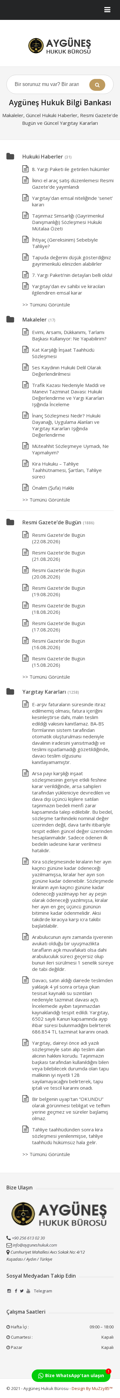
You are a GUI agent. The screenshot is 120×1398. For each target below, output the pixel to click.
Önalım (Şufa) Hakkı (53, 488)
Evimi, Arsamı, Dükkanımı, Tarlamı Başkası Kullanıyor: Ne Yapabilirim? (69, 335)
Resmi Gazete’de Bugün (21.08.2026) (58, 555)
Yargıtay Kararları (44, 691)
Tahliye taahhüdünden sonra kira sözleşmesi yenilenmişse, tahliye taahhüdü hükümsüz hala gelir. (67, 1135)
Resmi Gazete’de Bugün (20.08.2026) (58, 573)
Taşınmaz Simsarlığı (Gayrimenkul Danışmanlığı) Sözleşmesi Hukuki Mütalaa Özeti (68, 222)
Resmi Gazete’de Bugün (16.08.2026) (58, 644)
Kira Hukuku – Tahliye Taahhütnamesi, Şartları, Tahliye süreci (67, 470)
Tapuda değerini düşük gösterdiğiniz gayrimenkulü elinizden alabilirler (71, 260)
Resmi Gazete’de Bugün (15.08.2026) (58, 661)
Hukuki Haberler (42, 156)
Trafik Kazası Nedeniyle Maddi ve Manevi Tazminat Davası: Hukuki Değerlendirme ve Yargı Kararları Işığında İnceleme (68, 394)
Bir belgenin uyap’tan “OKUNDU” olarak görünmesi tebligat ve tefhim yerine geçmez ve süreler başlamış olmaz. (71, 1108)
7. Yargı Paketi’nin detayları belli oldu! (72, 275)
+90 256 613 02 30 (28, 1238)
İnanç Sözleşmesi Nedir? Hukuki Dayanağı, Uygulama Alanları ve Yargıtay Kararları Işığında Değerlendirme (66, 425)
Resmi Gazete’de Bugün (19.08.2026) (58, 591)
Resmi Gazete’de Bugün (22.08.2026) (58, 538)
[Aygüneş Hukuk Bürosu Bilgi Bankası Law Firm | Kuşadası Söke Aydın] (60, 45)
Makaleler (34, 319)
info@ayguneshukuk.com (35, 1245)
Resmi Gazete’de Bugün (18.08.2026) (58, 608)
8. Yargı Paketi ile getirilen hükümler (71, 169)
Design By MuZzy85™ (92, 1388)
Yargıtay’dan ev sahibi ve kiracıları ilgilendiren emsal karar (68, 289)
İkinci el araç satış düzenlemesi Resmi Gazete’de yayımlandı (73, 183)
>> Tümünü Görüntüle (46, 304)
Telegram (42, 1291)
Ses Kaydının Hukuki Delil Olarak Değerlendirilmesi (66, 370)
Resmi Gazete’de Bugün (51, 522)
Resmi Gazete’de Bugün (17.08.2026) (58, 626)
